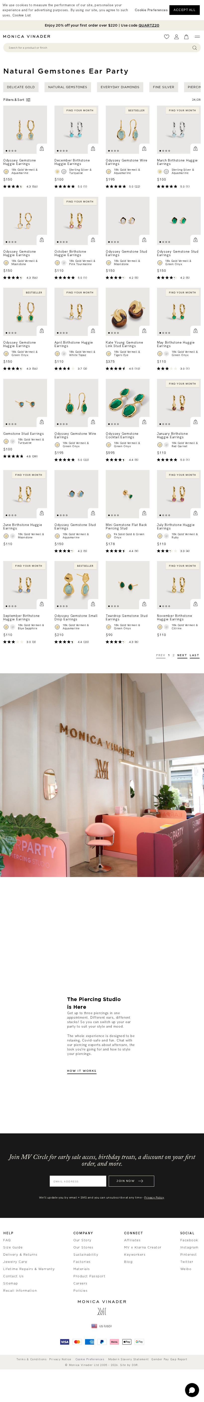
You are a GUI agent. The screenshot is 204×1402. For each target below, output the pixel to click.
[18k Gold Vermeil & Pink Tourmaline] (57, 262)
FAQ (7, 1240)
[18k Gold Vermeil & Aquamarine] (6, 171)
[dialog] (102, 10)
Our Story (82, 1240)
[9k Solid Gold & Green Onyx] (108, 535)
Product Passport (89, 1276)
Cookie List (21, 15)
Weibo (186, 1269)
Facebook (189, 1240)
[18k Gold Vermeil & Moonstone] (6, 262)
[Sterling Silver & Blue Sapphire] (12, 627)
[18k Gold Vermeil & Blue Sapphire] (6, 627)
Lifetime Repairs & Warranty (29, 1269)
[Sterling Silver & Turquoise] (63, 171)
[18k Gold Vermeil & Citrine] (159, 627)
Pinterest (188, 1254)
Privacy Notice (60, 1359)
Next (182, 655)
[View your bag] (186, 37)
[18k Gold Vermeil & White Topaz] (57, 353)
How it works (82, 1071)
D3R (135, 1365)
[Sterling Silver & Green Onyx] (166, 353)
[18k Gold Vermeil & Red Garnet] (159, 444)
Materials (81, 1269)
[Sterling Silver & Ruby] (166, 535)
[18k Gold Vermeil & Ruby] (159, 535)
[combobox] (99, 47)
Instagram (189, 1247)
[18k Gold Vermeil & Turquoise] (57, 171)
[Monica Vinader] (28, 36)
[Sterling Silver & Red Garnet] (166, 444)
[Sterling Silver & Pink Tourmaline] (63, 262)
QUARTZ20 (149, 25)
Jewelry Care (15, 1262)
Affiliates (132, 1240)
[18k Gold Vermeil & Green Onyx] (159, 262)
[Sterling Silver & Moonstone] (12, 535)
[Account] (176, 37)
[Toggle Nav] (197, 37)
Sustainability (85, 1254)
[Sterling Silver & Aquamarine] (166, 171)
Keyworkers (135, 1254)
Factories (82, 1262)
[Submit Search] (194, 47)
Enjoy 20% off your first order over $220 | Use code (102, 25)
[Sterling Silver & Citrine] (166, 627)
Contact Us (13, 1276)
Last (195, 655)
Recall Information (20, 1290)
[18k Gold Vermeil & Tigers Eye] (108, 353)
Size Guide (13, 1247)
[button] (42, 149)
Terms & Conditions (31, 1359)
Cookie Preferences (89, 1359)
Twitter (187, 1262)
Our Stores (83, 1247)
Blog (128, 1262)
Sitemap (10, 1283)
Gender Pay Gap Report (169, 1359)
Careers (80, 1283)
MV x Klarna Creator (143, 1247)
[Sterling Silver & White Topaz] (63, 353)
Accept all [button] (185, 10)
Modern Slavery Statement (128, 1359)
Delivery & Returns (20, 1254)
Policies (80, 1290)
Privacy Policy (154, 1198)
